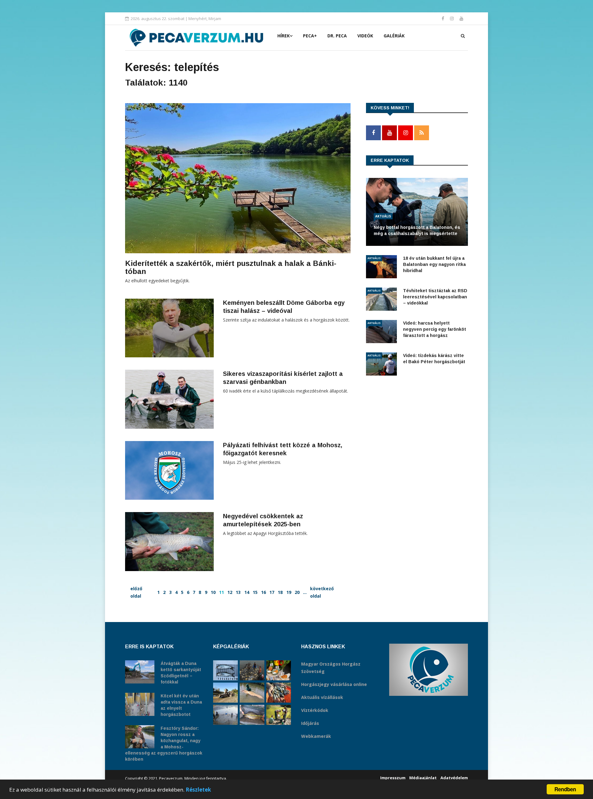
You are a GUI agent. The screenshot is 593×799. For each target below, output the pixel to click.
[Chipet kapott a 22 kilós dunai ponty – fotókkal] (252, 715)
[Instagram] (452, 18)
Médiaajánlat (423, 777)
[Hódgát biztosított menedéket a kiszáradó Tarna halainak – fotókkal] (278, 715)
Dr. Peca (337, 36)
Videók (365, 36)
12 (229, 592)
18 (280, 592)
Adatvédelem (454, 777)
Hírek (283, 36)
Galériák (394, 36)
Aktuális (383, 216)
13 (238, 592)
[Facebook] (443, 18)
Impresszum (393, 777)
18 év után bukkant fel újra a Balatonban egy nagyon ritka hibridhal (434, 264)
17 (271, 592)
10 (213, 592)
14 (246, 592)
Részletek (198, 789)
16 (263, 592)
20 (297, 592)
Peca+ (310, 36)
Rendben (565, 789)
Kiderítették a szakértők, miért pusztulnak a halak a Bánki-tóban (230, 267)
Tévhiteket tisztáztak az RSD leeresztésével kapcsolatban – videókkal (435, 296)
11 (221, 592)
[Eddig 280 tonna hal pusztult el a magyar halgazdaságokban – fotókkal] (225, 715)
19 (288, 592)
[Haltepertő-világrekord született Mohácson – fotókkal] (278, 670)
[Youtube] (461, 18)
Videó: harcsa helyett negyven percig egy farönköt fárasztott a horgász (434, 329)
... (305, 592)
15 (255, 592)
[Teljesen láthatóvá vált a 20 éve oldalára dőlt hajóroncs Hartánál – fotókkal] (225, 693)
